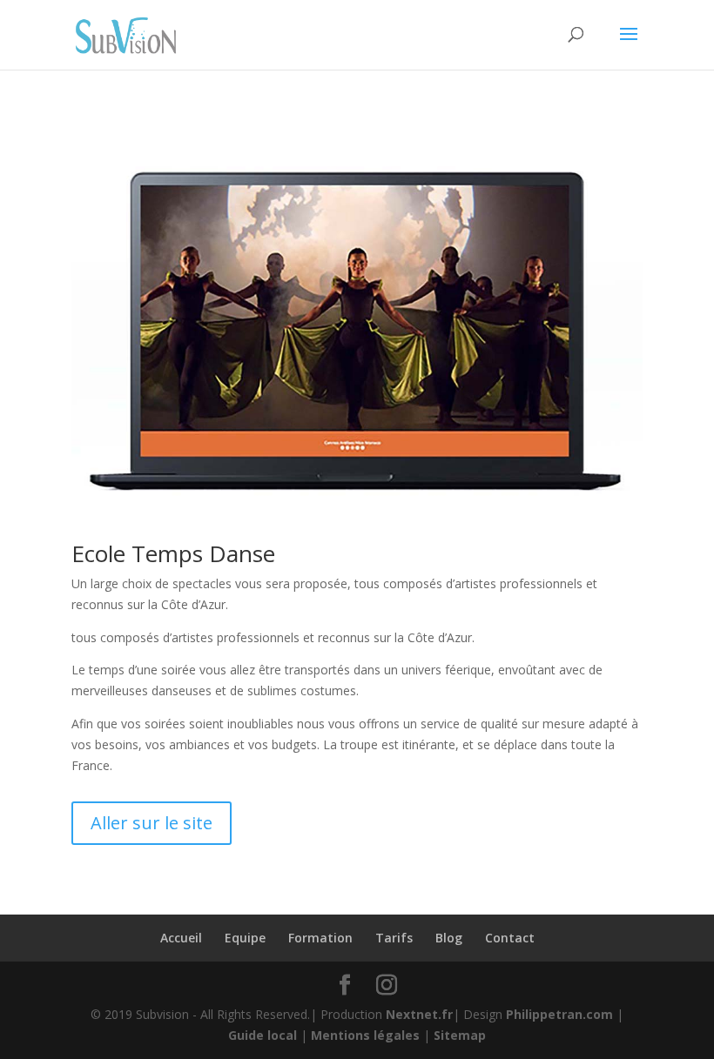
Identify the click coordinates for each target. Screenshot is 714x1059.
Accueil (181, 937)
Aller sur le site (151, 822)
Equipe (245, 937)
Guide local (262, 1035)
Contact (510, 937)
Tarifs (394, 937)
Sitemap (460, 1035)
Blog (448, 937)
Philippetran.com (559, 1014)
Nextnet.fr (419, 1014)
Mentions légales (365, 1035)
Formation (320, 937)
